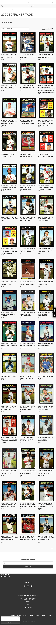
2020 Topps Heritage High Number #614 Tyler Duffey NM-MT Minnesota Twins (9, 505)
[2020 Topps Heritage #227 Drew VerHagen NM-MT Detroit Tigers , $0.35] (46, 300)
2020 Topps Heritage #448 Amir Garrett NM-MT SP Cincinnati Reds (8, 472)
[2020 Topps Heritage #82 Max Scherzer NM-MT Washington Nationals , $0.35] (28, 108)
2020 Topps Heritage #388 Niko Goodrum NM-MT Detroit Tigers (45, 439)
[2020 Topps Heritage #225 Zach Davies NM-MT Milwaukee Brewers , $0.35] (28, 300)
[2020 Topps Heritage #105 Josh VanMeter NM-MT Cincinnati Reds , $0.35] (9, 141)
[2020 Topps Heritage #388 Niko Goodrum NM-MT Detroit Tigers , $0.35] (46, 425)
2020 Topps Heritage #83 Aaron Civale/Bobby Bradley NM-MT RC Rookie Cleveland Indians (45, 123)
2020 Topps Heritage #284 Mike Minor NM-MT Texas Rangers (8, 376)
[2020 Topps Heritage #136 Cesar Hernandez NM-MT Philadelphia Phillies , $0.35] (46, 174)
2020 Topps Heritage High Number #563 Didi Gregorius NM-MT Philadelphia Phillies (28, 473)
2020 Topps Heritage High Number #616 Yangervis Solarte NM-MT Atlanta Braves (45, 506)
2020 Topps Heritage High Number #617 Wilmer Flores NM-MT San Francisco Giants (9, 539)
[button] (28, 23)
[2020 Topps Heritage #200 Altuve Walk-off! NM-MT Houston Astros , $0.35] (9, 269)
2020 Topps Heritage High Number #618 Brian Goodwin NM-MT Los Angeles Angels (28, 538)
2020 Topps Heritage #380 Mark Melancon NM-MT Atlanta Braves (27, 439)
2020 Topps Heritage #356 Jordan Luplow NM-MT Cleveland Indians (45, 408)
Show (54, 312)
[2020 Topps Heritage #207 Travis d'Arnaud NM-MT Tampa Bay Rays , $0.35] (46, 269)
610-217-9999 (28, 607)
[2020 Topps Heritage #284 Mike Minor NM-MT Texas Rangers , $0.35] (9, 363)
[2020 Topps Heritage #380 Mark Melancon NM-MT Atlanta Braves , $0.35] (28, 425)
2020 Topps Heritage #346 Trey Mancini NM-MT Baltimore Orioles (27, 408)
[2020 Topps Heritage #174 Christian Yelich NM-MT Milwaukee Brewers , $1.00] (28, 236)
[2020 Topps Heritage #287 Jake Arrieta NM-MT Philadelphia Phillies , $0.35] (28, 363)
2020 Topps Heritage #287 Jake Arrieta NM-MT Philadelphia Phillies (27, 376)
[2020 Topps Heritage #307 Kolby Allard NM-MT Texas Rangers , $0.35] (46, 363)
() (54, 2)
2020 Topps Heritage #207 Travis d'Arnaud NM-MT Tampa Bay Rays (45, 283)
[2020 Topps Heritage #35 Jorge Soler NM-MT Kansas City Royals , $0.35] (28, 42)
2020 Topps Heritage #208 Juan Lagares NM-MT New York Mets (8, 314)
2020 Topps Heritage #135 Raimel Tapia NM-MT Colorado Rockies (27, 187)
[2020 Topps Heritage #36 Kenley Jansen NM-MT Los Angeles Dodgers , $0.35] (46, 42)
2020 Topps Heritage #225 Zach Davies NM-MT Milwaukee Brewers (27, 314)
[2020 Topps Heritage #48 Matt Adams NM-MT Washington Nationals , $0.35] (9, 73)
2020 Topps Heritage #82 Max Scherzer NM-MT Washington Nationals (27, 122)
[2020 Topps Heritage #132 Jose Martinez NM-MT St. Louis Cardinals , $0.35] (9, 174)
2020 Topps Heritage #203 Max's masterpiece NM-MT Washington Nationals (27, 283)
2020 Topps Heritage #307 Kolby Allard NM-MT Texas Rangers (46, 376)
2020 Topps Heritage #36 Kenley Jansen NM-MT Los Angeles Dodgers (46, 56)
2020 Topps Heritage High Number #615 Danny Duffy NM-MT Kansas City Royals (28, 505)
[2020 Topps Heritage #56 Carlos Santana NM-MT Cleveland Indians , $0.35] (28, 73)
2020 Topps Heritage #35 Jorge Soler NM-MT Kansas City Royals (28, 56)
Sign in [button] (10, 622)
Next (51, 28)
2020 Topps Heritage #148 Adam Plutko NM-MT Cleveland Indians (45, 219)
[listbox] (17, 29)
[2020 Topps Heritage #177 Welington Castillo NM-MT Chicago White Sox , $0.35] (46, 236)
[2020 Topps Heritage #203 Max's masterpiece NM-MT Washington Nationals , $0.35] (28, 269)
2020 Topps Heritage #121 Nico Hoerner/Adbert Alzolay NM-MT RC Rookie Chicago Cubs (45, 155)
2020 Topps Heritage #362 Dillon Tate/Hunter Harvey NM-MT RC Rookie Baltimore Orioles (9, 440)
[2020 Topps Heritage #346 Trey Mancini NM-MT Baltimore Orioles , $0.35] (28, 394)
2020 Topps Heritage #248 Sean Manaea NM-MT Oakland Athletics (45, 345)
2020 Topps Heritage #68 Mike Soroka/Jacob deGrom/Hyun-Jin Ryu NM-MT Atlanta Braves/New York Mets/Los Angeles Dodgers (46, 89)
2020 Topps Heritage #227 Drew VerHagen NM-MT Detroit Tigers (45, 314)
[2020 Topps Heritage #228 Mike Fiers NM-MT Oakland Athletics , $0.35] (9, 332)
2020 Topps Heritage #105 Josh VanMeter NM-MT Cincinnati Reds (8, 154)
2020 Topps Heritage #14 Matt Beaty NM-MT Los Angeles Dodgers (8, 56)
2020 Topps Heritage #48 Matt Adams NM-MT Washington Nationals (8, 87)
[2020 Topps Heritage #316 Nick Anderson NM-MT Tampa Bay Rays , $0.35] (9, 394)
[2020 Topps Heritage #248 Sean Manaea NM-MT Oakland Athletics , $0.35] (46, 332)
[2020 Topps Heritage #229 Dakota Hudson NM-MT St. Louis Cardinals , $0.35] (28, 332)
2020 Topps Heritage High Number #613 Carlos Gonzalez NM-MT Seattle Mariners (45, 473)
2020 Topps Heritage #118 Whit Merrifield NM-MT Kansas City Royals (27, 154)
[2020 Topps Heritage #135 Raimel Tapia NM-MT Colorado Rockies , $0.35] (28, 174)
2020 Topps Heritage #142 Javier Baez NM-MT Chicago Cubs (9, 219)
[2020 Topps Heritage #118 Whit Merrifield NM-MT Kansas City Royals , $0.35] (28, 141)
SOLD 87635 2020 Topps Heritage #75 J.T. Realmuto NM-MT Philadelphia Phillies (9, 123)
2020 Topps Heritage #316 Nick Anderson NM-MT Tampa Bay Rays (8, 408)
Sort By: (3, 28)
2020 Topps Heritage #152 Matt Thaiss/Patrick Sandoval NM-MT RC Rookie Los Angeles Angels (9, 251)
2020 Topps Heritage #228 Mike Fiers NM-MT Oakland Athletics (9, 345)
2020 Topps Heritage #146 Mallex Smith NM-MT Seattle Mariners (27, 219)
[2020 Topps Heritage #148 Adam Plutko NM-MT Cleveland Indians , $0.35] (46, 205)
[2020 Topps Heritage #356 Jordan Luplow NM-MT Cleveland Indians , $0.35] (46, 394)
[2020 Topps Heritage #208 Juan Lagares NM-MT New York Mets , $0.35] (9, 300)
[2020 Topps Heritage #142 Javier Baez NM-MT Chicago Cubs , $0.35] (9, 205)
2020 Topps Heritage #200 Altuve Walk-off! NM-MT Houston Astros (8, 283)
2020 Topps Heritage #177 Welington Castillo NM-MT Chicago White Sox (46, 250)
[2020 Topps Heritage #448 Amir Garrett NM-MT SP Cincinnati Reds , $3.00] (9, 458)
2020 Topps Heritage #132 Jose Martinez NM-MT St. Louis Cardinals (8, 187)
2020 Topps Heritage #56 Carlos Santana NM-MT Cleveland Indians (27, 87)
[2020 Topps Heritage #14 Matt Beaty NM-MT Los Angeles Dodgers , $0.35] (9, 42)
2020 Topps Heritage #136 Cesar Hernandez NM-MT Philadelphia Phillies (45, 187)
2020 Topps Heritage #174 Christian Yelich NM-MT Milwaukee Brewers (27, 250)
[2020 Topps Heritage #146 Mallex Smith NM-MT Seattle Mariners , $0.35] (28, 205)
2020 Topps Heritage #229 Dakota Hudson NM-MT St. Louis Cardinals (27, 345)
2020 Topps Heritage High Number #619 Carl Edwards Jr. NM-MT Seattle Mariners (46, 539)
